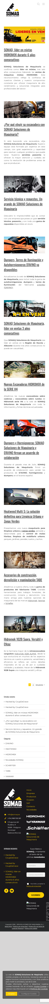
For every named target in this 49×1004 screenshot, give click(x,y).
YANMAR (9, 776)
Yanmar (41, 600)
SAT (28, 803)
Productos (31, 796)
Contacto (31, 806)
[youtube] (12, 891)
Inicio (29, 790)
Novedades (32, 810)
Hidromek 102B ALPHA (25, 654)
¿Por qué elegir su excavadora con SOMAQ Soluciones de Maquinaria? (24, 129)
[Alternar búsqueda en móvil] (38, 4)
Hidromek (32, 600)
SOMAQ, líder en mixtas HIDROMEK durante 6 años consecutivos (19, 54)
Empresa (31, 793)
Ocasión (30, 800)
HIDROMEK (10, 754)
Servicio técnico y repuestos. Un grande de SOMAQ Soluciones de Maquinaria (23, 203)
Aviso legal (8, 926)
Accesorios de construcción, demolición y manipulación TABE (23, 577)
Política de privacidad (20, 926)
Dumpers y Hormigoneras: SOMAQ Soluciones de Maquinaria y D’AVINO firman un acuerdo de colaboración (24, 450)
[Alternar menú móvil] (43, 4)
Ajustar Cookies (40, 986)
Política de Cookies (39, 989)
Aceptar (11, 994)
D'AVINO (9, 743)
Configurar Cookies (28, 994)
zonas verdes (28, 531)
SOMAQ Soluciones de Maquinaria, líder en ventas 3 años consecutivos (24, 328)
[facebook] (6, 891)
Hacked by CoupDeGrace (16, 701)
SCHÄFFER (10, 765)
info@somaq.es (14, 814)
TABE (7, 771)
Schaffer (9, 603)
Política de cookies (31, 928)
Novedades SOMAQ (14, 760)
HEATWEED (10, 749)
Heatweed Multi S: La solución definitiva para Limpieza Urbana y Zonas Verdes (23, 516)
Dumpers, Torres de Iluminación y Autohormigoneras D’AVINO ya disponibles (23, 264)
